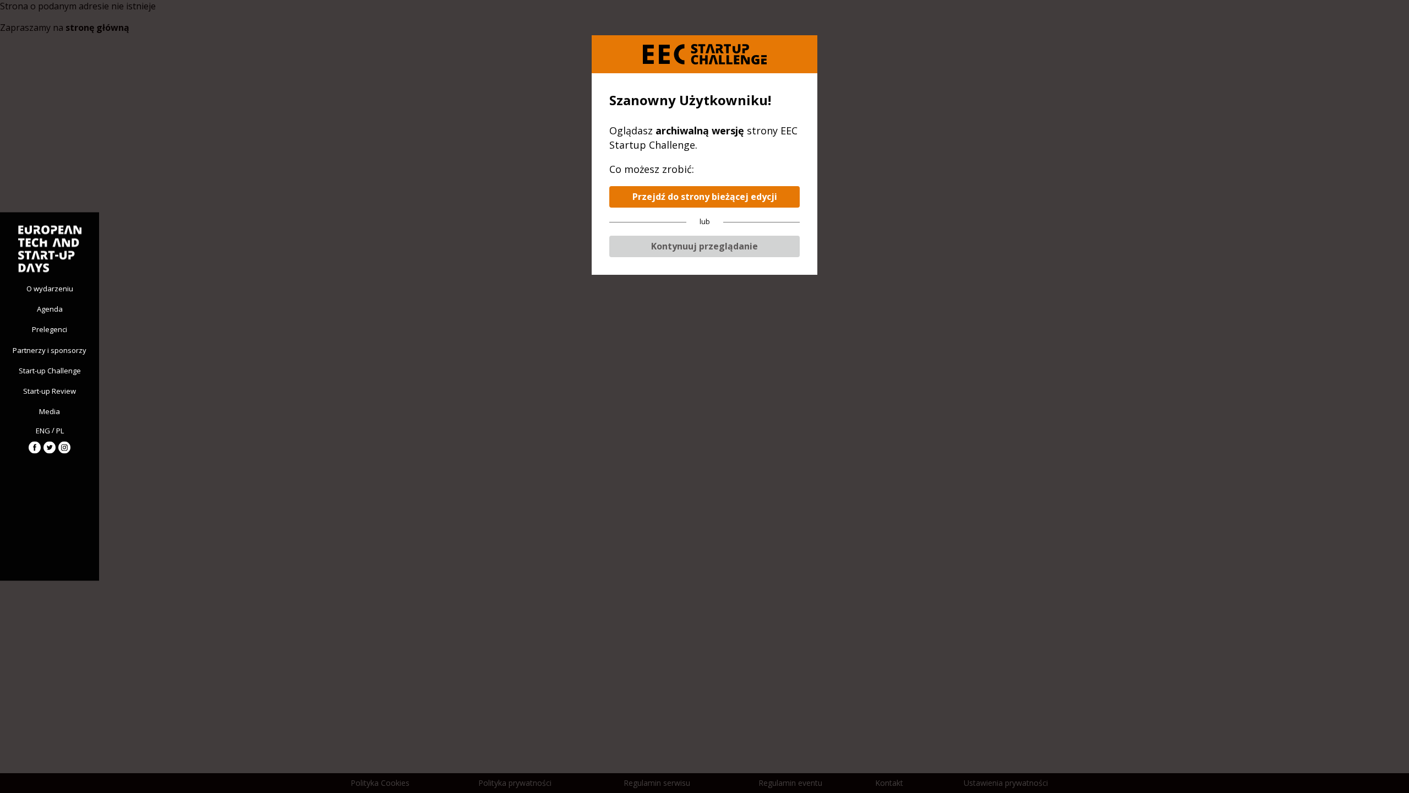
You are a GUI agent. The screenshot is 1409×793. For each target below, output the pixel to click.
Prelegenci (49, 329)
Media (49, 411)
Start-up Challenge (50, 370)
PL (60, 430)
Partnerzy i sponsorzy (49, 350)
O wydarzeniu (49, 289)
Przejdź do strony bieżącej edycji (704, 197)
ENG (43, 430)
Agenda (50, 309)
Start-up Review (49, 391)
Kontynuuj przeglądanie (704, 246)
